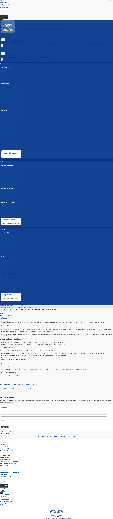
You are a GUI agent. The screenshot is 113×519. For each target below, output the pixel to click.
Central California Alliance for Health (12, 363)
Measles (4, 321)
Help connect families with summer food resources (13, 393)
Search (1, 12)
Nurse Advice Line (4, 446)
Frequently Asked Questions (7, 451)
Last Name (3, 420)
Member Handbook (5, 457)
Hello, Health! (3, 474)
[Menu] (1, 493)
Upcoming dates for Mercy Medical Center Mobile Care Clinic (15, 380)
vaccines (8, 321)
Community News (3, 318)
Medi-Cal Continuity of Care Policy (9, 461)
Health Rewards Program (6, 459)
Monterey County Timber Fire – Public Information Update (15, 375)
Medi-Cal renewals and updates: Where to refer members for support (18, 384)
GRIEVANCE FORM (5, 455)
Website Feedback (66, 518)
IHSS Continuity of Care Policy (8, 463)
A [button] (2, 488)
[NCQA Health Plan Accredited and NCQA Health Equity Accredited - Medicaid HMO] (56, 516)
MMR (1, 321)
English (2, 9)
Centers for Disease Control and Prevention (14, 365)
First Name (3, 414)
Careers (2, 468)
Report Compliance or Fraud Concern (10, 472)
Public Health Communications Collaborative (14, 367)
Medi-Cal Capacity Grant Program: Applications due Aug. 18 (15, 388)
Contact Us (3, 470)
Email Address (4, 407)
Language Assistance (5, 449)
